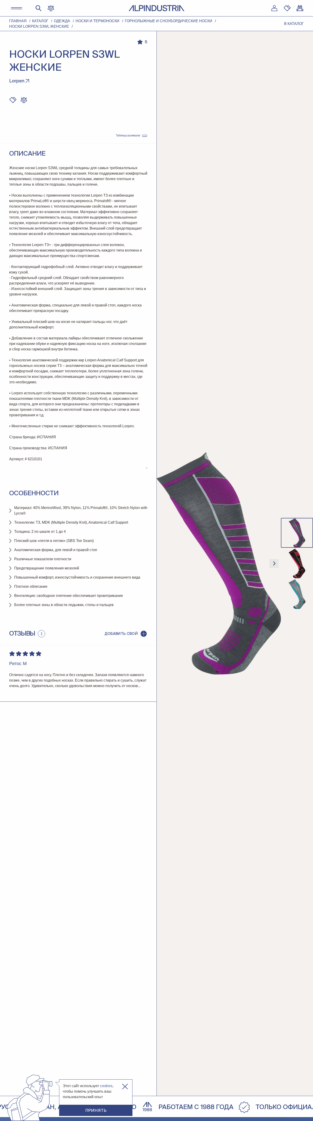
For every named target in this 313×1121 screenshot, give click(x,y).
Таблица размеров (128, 135)
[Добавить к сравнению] (23, 100)
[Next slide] (274, 563)
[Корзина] (300, 8)
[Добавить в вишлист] (12, 100)
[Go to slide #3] (297, 594)
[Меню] (16, 8)
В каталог (294, 24)
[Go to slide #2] (297, 563)
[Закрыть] (125, 1086)
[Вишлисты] (287, 8)
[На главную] (156, 8)
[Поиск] (38, 8)
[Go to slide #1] (297, 533)
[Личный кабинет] (274, 8)
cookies (106, 1086)
